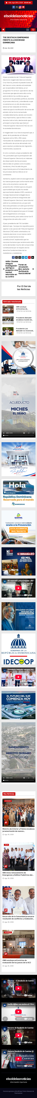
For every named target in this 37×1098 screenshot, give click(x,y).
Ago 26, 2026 (9, 834)
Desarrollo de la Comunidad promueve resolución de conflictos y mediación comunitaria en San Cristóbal (18, 918)
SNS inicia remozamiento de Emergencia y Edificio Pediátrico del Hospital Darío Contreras (17, 875)
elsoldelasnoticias (18, 16)
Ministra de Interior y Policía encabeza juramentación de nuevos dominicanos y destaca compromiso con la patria (18, 832)
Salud (6, 845)
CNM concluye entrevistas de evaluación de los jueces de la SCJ (16, 961)
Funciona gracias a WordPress (12, 1091)
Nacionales (8, 932)
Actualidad (8, 801)
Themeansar (18, 1093)
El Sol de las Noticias (23, 311)
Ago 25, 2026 (9, 966)
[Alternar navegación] (27, 29)
